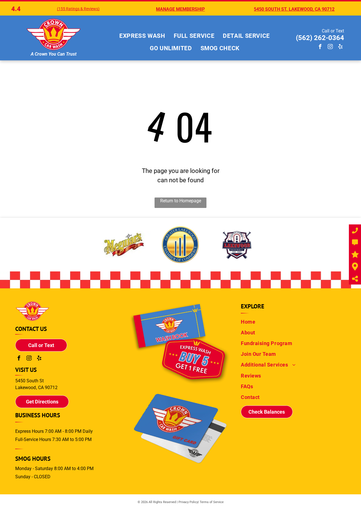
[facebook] (320, 47)
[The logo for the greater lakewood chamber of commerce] (180, 244)
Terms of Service (212, 502)
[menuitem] (142, 36)
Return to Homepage (180, 200)
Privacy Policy (188, 502)
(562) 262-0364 (320, 38)
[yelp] (340, 47)
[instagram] (330, 47)
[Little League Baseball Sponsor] (237, 244)
